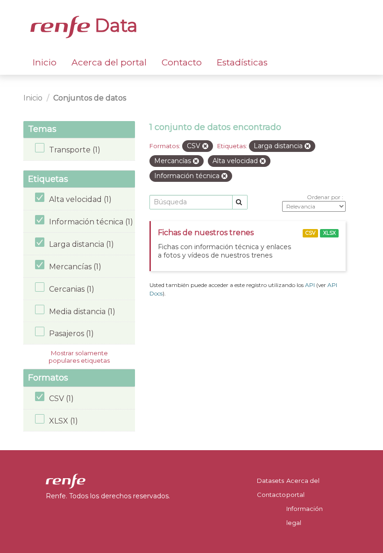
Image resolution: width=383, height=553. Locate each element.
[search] (240, 202)
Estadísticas (242, 62)
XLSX (329, 233)
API (310, 284)
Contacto (182, 62)
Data (114, 25)
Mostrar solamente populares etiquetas (79, 356)
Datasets (270, 480)
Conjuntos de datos (89, 97)
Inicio (45, 62)
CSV (310, 233)
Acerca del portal (109, 62)
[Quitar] (205, 146)
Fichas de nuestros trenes (206, 232)
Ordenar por (324, 197)
